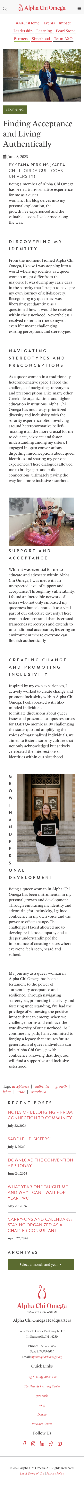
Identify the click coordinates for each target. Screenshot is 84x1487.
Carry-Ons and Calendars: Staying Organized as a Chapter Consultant (40, 1225)
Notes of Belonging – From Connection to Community (40, 1115)
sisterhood (38, 1091)
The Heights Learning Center (42, 1386)
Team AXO (63, 38)
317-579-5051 (45, 1351)
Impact (65, 23)
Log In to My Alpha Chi (42, 1377)
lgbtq (7, 1091)
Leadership (22, 31)
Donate (42, 1414)
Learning (44, 31)
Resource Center (42, 1424)
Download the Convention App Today (40, 1163)
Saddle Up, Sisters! (29, 1139)
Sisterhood (41, 38)
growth (61, 1086)
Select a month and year (39, 1264)
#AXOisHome (28, 23)
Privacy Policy (55, 1473)
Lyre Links (42, 1396)
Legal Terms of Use (32, 1473)
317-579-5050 (47, 1346)
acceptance (20, 1086)
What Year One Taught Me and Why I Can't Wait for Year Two (38, 1192)
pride (21, 1091)
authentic (42, 1086)
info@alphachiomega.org (46, 1357)
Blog (42, 1405)
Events (49, 23)
